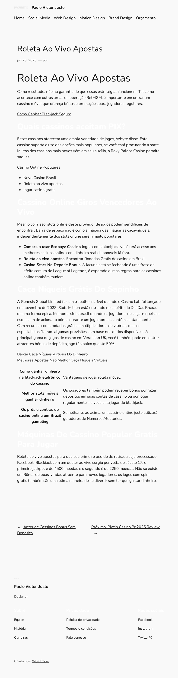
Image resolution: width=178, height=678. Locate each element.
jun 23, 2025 (27, 60)
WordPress (40, 661)
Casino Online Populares (38, 167)
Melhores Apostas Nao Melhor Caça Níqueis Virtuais (62, 360)
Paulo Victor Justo (48, 7)
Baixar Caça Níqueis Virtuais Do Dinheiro (52, 354)
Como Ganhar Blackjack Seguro (44, 114)
